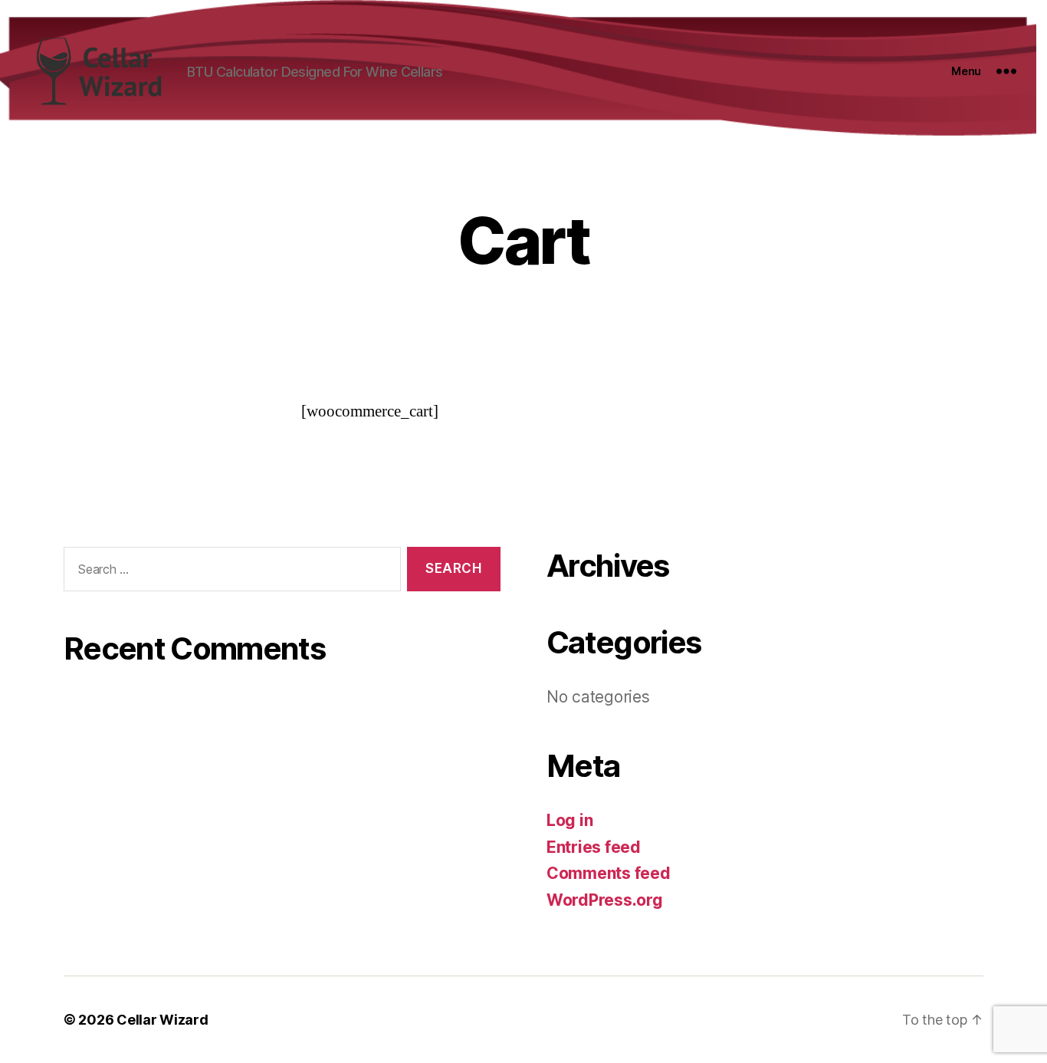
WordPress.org (604, 900)
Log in (569, 820)
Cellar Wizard (162, 1020)
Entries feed (593, 847)
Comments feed (608, 873)
